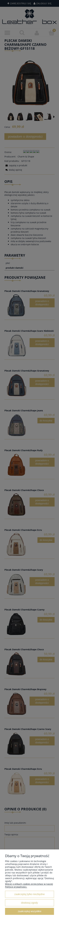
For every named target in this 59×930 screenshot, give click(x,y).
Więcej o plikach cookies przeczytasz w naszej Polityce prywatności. (29, 885)
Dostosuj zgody (29, 902)
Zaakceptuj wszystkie (29, 911)
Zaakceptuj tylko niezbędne (29, 894)
